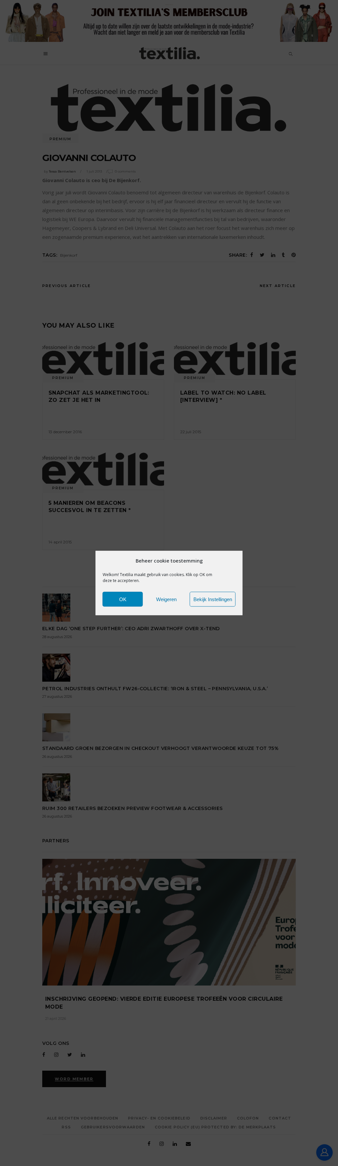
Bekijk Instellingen (212, 599)
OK (122, 599)
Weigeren (166, 599)
